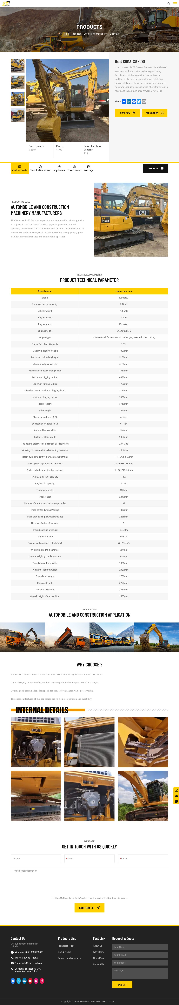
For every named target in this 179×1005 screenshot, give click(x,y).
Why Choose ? (75, 170)
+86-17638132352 (28, 957)
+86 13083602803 (34, 952)
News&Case (99, 958)
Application (59, 170)
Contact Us (98, 964)
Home (66, 33)
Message (88, 170)
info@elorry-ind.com (32, 963)
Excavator (115, 33)
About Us (97, 946)
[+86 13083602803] (176, 801)
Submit (122, 984)
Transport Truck (66, 946)
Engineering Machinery (95, 33)
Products (76, 33)
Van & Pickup (64, 952)
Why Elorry (98, 952)
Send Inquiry (152, 113)
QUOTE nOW (125, 113)
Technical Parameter (40, 170)
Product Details (19, 170)
